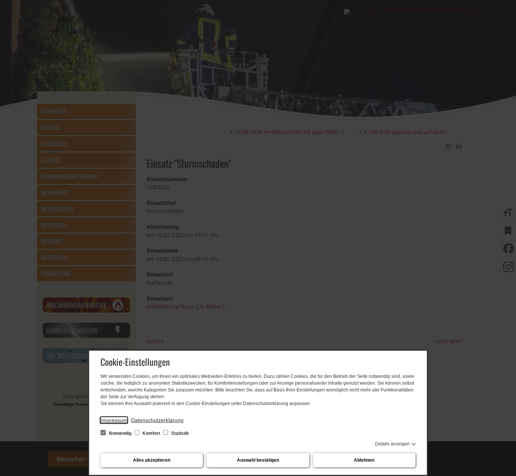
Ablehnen (364, 460)
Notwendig (120, 433)
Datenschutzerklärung (157, 420)
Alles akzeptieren (151, 460)
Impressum (113, 420)
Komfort (151, 433)
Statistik (179, 433)
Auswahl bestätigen (258, 460)
